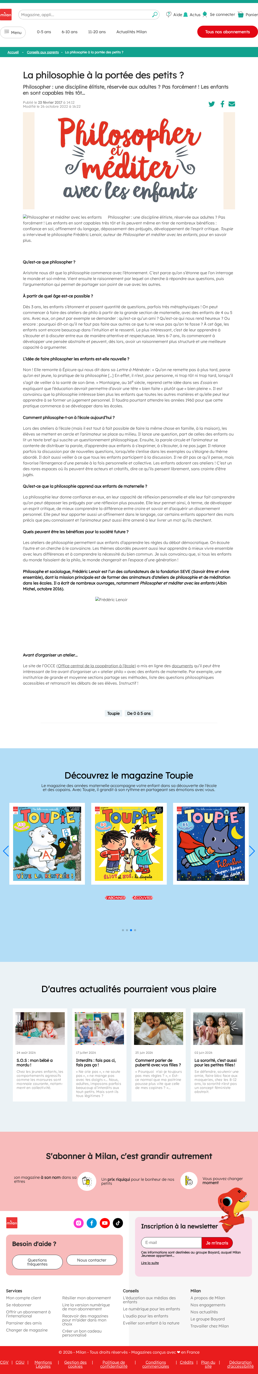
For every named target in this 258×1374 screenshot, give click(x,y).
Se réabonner (18, 1305)
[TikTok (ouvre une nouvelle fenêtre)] (118, 1226)
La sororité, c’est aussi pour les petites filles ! (216, 1062)
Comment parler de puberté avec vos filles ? (158, 1062)
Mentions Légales (43, 1363)
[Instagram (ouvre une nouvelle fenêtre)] (79, 1226)
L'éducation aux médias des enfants (149, 1300)
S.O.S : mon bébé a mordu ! (35, 1062)
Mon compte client (23, 1298)
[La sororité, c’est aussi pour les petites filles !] (217, 1028)
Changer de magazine (27, 1330)
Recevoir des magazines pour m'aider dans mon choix (85, 1320)
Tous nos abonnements (227, 31)
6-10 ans (70, 31)
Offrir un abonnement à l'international (28, 1314)
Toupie (113, 713)
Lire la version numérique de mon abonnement (86, 1307)
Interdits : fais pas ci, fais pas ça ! (96, 1062)
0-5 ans (44, 31)
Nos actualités (204, 1312)
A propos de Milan (207, 1298)
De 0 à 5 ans (139, 713)
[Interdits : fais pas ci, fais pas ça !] (99, 1028)
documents (182, 665)
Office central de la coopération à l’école (96, 665)
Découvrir (142, 919)
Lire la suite (150, 1262)
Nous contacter (91, 1259)
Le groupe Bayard (207, 1319)
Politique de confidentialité (113, 1363)
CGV (4, 1361)
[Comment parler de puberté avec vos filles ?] (158, 1028)
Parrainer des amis (24, 1323)
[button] (6, 851)
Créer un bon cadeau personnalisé (82, 1333)
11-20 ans (97, 31)
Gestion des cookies (75, 1363)
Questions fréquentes (37, 1261)
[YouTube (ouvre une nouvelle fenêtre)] (105, 1226)
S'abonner (115, 919)
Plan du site (208, 1363)
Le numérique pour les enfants (151, 1309)
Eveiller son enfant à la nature (151, 1323)
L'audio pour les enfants (145, 1316)
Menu (16, 32)
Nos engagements (207, 1305)
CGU (20, 1361)
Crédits (187, 1361)
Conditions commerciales (155, 1363)
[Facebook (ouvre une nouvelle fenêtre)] (92, 1226)
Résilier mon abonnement (86, 1298)
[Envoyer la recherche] (154, 14)
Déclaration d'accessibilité (240, 1363)
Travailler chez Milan (209, 1326)
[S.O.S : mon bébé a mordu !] (39, 1028)
